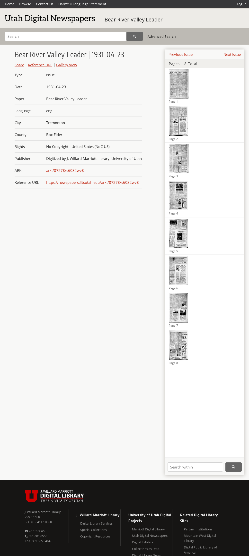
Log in (242, 4)
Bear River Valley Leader (134, 19)
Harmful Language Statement (82, 4)
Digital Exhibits (142, 542)
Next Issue (232, 54)
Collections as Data (145, 548)
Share (19, 64)
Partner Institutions (198, 529)
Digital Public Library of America (200, 550)
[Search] (134, 36)
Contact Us (44, 4)
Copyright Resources (95, 536)
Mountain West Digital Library (200, 538)
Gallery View (66, 64)
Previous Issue (181, 54)
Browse (25, 4)
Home (9, 4)
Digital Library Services (96, 523)
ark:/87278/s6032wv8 (65, 170)
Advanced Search (162, 36)
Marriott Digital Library (148, 529)
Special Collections (93, 529)
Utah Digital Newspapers (150, 535)
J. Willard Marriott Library (43, 512)
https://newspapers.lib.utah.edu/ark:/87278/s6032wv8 (92, 182)
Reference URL (40, 64)
